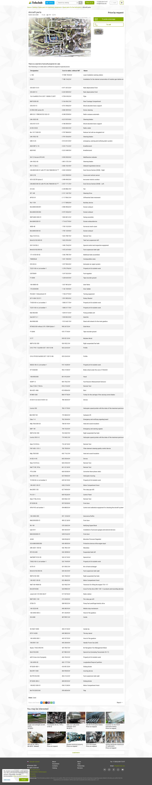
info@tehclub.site (101, 3)
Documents (55, 764)
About (54, 762)
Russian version (34, 762)
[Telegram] (54, 703)
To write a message (108, 19)
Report (119, 702)
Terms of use (33, 778)
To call (108, 24)
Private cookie (31, 776)
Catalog (54, 768)
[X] (46, 703)
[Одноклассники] (44, 703)
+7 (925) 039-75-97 (102, 1)
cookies (15, 776)
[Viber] (49, 703)
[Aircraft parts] (98, 32)
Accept (24, 779)
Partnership (80, 766)
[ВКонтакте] (41, 703)
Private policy (31, 774)
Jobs (78, 764)
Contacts (55, 766)
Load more (76, 752)
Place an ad (89, 3)
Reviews (80, 768)
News (79, 762)
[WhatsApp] (51, 703)
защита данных (22, 776)
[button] (49, 2)
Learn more (7, 779)
